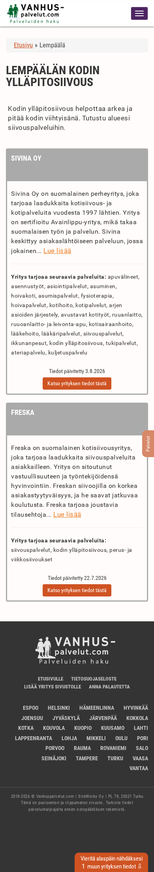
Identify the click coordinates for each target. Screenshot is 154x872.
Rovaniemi (113, 748)
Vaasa (140, 758)
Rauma (82, 748)
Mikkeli (96, 738)
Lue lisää (57, 251)
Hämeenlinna (96, 708)
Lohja (69, 738)
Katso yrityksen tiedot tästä (77, 383)
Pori (142, 738)
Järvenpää (103, 718)
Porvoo (54, 748)
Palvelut (148, 444)
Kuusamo (112, 728)
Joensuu (32, 718)
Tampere (87, 758)
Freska (22, 412)
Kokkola (137, 718)
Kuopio (83, 728)
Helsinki (59, 708)
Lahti (141, 728)
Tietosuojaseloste (93, 679)
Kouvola (54, 728)
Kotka (26, 728)
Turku (115, 758)
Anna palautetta (109, 687)
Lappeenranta (33, 738)
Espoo (30, 708)
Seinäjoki (53, 758)
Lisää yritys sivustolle (52, 687)
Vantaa (139, 768)
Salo (142, 748)
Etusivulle (50, 679)
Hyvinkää (136, 708)
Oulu (121, 738)
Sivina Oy (26, 158)
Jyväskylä (66, 718)
